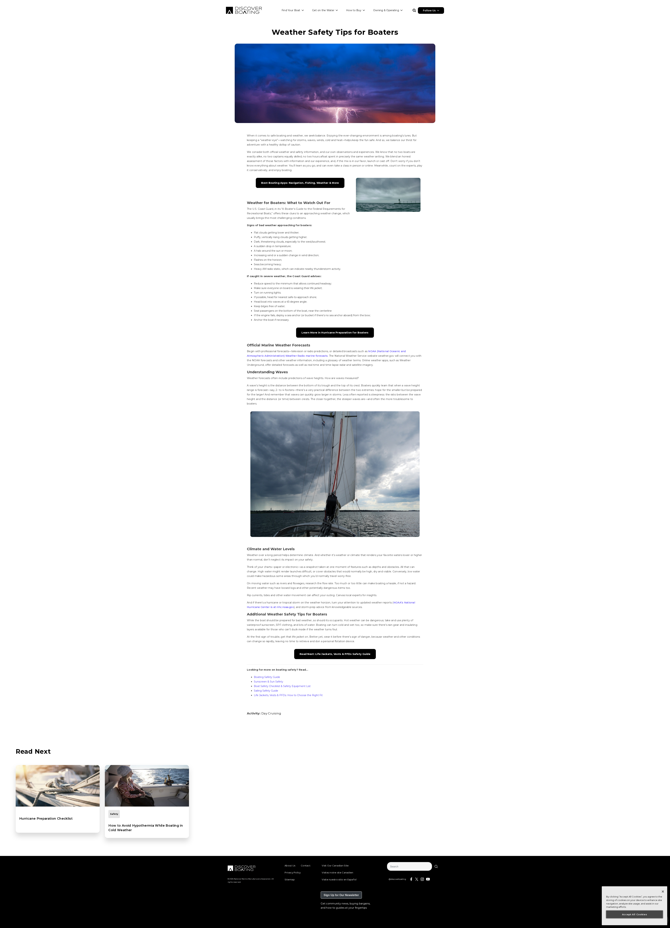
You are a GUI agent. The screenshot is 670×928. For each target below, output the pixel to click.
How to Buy (353, 10)
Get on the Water (323, 10)
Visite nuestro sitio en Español (339, 879)
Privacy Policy (293, 872)
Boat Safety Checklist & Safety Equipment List (282, 686)
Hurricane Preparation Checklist (46, 819)
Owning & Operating (386, 10)
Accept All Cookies (634, 914)
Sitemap (290, 879)
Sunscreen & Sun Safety (268, 681)
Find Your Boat (291, 10)
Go (436, 866)
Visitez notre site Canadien (337, 872)
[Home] (244, 10)
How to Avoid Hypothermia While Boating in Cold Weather (145, 828)
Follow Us (429, 10)
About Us (290, 865)
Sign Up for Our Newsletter (341, 895)
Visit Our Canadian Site (335, 865)
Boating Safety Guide (267, 677)
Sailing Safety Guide (266, 690)
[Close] (663, 891)
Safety (114, 814)
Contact (305, 865)
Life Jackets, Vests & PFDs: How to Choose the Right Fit (288, 695)
